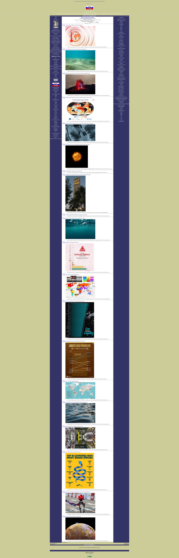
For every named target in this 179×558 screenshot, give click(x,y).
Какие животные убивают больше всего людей (71, 242)
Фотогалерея (121, 59)
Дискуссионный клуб (121, 86)
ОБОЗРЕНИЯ (121, 44)
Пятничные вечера (121, 95)
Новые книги (121, 37)
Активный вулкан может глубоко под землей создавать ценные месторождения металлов (77, 73)
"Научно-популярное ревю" (104, 13)
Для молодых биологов (56, 87)
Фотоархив (55, 123)
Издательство (121, 40)
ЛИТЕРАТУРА (121, 17)
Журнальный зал (55, 33)
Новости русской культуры (56, 133)
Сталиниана (121, 83)
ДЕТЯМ (121, 109)
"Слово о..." (121, 47)
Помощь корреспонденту (53, 543)
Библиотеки (55, 122)
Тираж (56, 111)
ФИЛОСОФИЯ (121, 67)
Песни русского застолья (55, 99)
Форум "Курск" (121, 90)
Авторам (56, 106)
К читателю (121, 21)
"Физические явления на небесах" (61, 13)
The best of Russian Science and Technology (55, 138)
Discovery (55, 63)
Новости (86, 1)
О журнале (55, 107)
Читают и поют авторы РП (55, 94)
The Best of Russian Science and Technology (88, 18)
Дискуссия (103, 1)
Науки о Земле (56, 71)
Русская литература (56, 78)
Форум (121, 113)
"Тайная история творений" (121, 48)
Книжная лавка (89, 1)
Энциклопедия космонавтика (56, 30)
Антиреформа (56, 67)
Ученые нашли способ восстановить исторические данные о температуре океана (76, 402)
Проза (121, 29)
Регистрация (100, 1)
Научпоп (56, 91)
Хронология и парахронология (56, 42)
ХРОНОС (121, 72)
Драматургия (121, 32)
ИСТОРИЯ (121, 71)
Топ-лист (97, 1)
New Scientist (55, 60)
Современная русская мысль (121, 68)
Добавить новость (126, 543)
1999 (121, 118)
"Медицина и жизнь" (111, 13)
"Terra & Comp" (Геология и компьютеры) (73, 13)
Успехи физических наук (55, 59)
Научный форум (56, 19)
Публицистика (121, 24)
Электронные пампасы (121, 110)
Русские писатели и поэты (55, 119)
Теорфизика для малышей (118, 13)
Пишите (83, 1)
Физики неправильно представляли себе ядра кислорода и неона (74, 426)
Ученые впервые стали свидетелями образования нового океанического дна (75, 49)
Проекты (56, 115)
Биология (55, 70)
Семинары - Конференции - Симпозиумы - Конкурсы (89, 14)
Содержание (78, 1)
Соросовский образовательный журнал (55, 68)
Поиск (56, 114)
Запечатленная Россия (121, 82)
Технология (55, 74)
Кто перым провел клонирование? (55, 41)
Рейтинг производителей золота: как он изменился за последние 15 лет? (75, 341)
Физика (56, 75)
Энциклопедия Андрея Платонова (121, 99)
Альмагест (55, 45)
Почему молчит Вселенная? (56, 38)
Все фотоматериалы (121, 121)
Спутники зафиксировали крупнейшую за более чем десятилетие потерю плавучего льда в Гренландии (79, 123)
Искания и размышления (121, 33)
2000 (121, 117)
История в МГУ (121, 75)
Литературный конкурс (121, 105)
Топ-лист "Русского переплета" (55, 126)
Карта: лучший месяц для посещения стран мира (72, 274)
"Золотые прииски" (121, 52)
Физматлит (55, 34)
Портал (75, 1)
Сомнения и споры (121, 36)
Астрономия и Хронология (121, 79)
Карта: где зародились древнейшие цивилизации (72, 381)
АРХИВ (121, 114)
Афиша (56, 137)
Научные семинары (55, 37)
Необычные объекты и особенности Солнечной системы (73, 516)
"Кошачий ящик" (121, 51)
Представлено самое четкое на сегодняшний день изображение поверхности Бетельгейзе (77, 144)
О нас (81, 1)
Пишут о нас (55, 110)
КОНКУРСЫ (121, 102)
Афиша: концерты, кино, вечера (121, 20)
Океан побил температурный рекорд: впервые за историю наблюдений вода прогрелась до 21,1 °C (78, 97)
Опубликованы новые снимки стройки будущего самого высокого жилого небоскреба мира (78, 174)
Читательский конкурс (121, 106)
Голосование (93, 1)
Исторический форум (121, 91)
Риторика (121, 63)
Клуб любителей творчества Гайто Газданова (121, 98)
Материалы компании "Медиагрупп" (84, 13)
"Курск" (121, 25)
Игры (56, 98)
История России (121, 74)
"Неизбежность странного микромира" (95, 13)
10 (66, 542)
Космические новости (56, 29)
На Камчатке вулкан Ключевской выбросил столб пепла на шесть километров (76, 214)
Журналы (55, 118)
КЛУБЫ (121, 94)
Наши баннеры (56, 129)
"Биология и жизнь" (56, 53)
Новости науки (56, 134)
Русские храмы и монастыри (121, 64)
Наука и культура (55, 46)
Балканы (121, 28)
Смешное (55, 102)
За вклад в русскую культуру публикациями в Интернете (121, 103)
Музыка (121, 60)
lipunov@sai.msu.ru (97, 547)
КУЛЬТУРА (121, 55)
